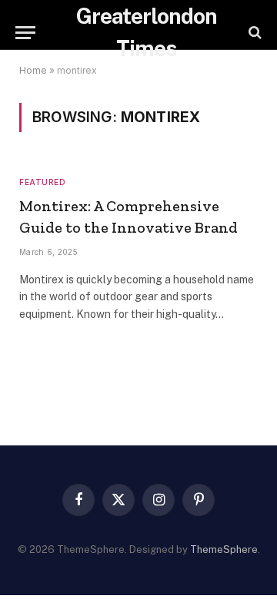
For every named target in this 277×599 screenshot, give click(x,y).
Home (33, 70)
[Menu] (25, 32)
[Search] (253, 32)
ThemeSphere (224, 549)
